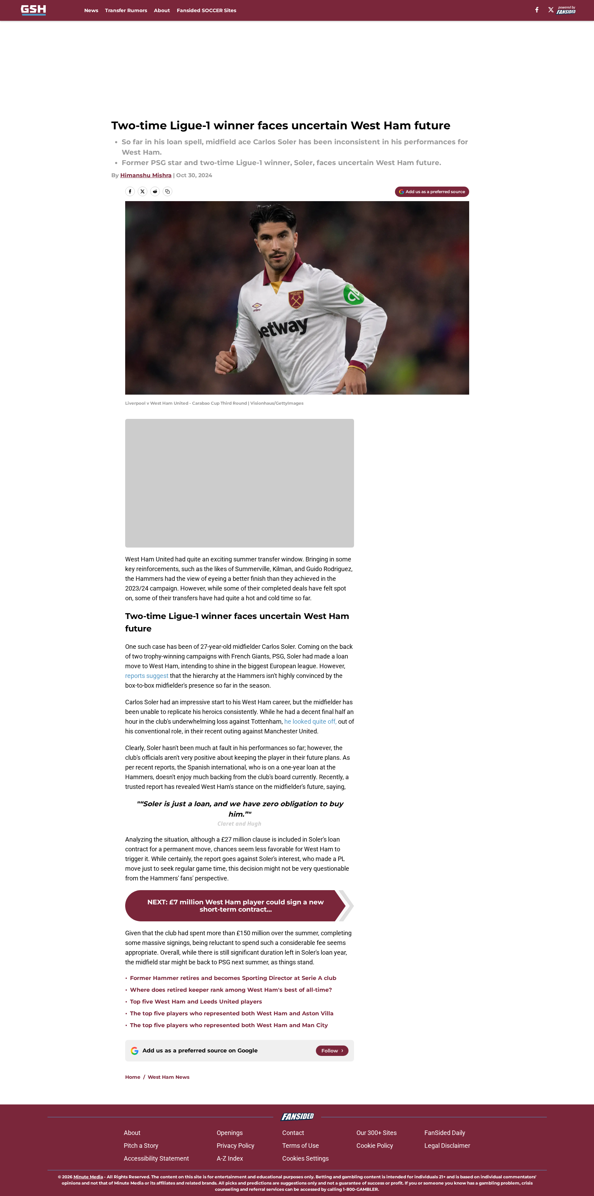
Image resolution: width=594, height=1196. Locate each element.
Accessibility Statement (156, 1158)
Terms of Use (300, 1145)
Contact (293, 1132)
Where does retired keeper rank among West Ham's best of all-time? (231, 990)
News (91, 10)
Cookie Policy (374, 1145)
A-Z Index (230, 1158)
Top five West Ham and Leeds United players (196, 1001)
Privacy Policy (236, 1145)
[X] (551, 9)
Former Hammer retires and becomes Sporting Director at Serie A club (233, 978)
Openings (230, 1132)
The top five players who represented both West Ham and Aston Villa (232, 1013)
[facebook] (537, 9)
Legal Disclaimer (447, 1145)
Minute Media (88, 1176)
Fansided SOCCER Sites (206, 10)
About (162, 10)
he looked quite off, (310, 721)
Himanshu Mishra (146, 175)
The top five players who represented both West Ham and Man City (229, 1025)
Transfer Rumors (126, 10)
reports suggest (147, 675)
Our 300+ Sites (376, 1132)
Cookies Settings (305, 1158)
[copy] (167, 191)
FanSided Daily (444, 1132)
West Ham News (168, 1077)
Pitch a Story (141, 1145)
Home (132, 1077)
